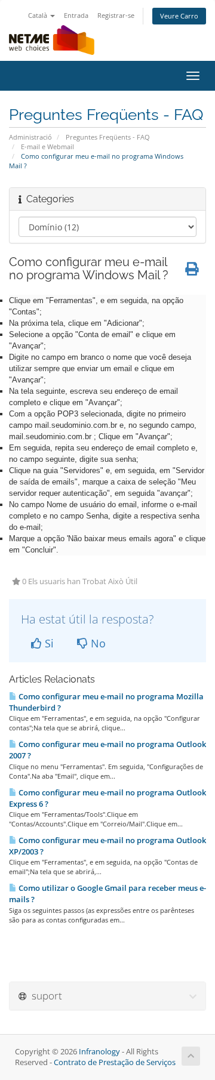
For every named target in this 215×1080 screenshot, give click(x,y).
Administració (30, 136)
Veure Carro (179, 15)
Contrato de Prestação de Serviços (115, 1062)
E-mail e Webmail (47, 146)
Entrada (76, 15)
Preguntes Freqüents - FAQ (108, 136)
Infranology (99, 1052)
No (97, 643)
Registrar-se (115, 15)
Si (48, 643)
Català (38, 15)
